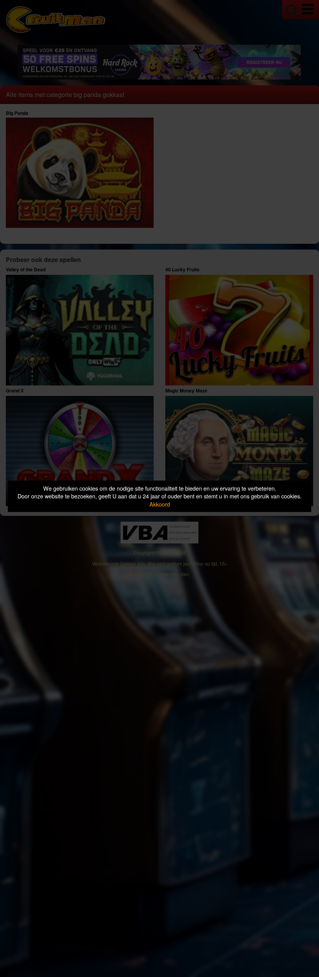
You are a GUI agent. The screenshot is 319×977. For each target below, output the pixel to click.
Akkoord (159, 504)
